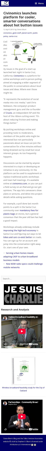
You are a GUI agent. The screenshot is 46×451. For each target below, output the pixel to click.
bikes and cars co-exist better (17, 237)
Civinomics (19, 75)
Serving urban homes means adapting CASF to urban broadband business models (20, 257)
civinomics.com (19, 183)
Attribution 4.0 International (20, 444)
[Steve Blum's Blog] (5, 3)
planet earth (27, 33)
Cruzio (9, 112)
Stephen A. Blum (24, 441)
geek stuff (17, 33)
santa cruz (13, 36)
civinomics (7, 33)
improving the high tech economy (19, 230)
